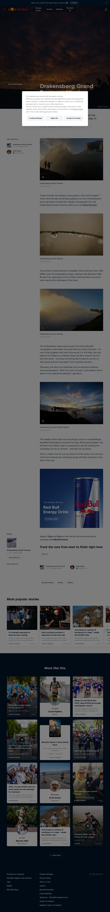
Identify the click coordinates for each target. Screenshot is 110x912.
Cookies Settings (35, 118)
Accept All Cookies (74, 118)
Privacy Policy (77, 109)
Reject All (54, 118)
